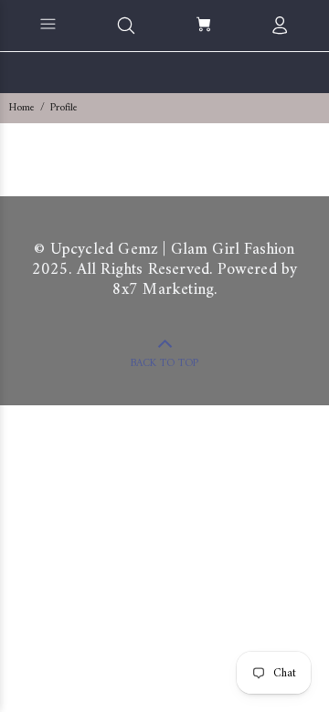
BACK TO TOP (164, 363)
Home (22, 108)
